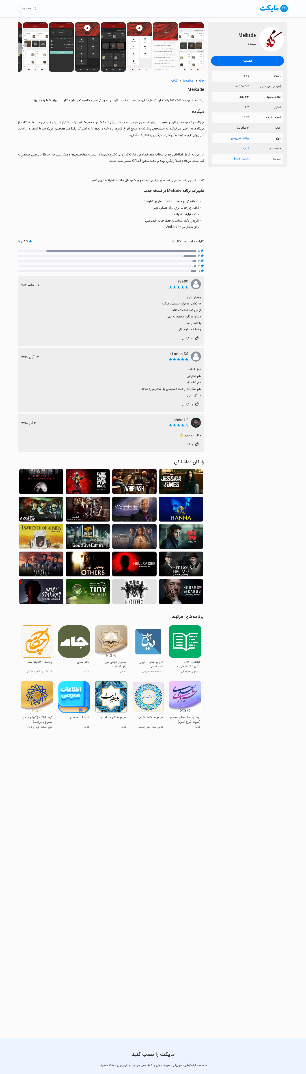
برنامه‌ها (188, 80)
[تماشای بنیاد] (134, 538)
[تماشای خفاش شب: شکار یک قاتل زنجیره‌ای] (41, 593)
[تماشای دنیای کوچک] (88, 593)
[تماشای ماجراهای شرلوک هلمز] (181, 565)
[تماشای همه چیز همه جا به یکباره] (88, 483)
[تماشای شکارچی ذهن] (134, 593)
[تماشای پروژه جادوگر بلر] (41, 483)
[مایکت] (274, 12)
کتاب (246, 148)
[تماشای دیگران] (88, 565)
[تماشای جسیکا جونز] (181, 483)
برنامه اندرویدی (240, 138)
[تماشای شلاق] (134, 483)
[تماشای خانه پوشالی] (181, 593)
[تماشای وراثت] (88, 510)
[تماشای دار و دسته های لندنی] (41, 565)
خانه (201, 80)
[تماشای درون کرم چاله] (134, 510)
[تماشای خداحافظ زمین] (88, 538)
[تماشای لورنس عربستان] (41, 538)
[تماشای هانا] (181, 510)
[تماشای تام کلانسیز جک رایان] (181, 538)
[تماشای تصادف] (41, 510)
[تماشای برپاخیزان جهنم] (134, 565)
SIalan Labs (241, 158)
